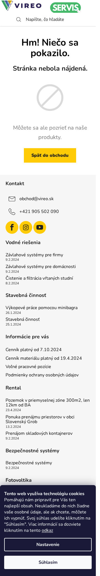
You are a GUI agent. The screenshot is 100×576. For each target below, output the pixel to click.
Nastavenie (47, 545)
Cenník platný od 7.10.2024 (34, 350)
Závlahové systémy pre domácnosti (41, 266)
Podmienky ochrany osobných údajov (42, 375)
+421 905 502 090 (39, 211)
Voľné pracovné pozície (28, 367)
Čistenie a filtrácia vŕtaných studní (39, 278)
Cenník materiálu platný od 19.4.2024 (44, 358)
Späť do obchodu (50, 155)
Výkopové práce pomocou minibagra (42, 308)
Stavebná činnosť (23, 319)
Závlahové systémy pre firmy (34, 255)
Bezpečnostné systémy (29, 463)
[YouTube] (39, 227)
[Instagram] (25, 227)
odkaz (47, 530)
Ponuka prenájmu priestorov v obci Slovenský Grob (40, 419)
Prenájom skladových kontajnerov (39, 433)
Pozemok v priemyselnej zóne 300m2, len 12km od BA (48, 403)
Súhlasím (48, 562)
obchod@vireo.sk (36, 199)
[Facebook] (12, 227)
